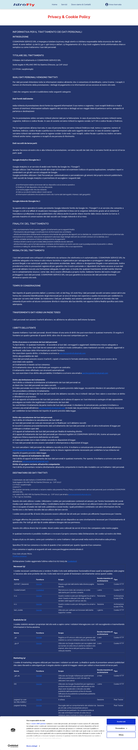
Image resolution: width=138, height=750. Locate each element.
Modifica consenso (20, 556)
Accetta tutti (121, 721)
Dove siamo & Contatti (81, 4)
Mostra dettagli (31, 746)
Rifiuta (121, 735)
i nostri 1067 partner (38, 723)
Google (39, 584)
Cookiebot (71, 561)
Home (54, 4)
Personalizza (120, 728)
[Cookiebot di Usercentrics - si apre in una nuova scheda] (13, 746)
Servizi (64, 4)
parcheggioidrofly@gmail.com (73, 353)
